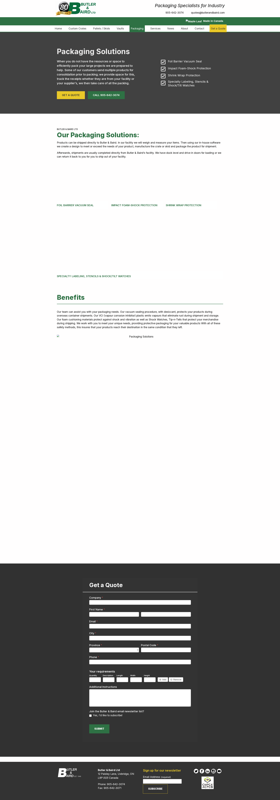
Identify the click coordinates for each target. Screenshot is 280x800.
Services (155, 28)
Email (93, 621)
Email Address (157, 776)
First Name (97, 609)
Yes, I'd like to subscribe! (107, 715)
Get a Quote (218, 28)
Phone (94, 657)
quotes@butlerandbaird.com (208, 12)
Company (96, 597)
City (92, 633)
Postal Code (149, 645)
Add (164, 679)
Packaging (137, 28)
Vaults (120, 28)
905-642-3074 (174, 12)
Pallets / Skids (101, 28)
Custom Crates (77, 28)
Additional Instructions (103, 686)
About (184, 28)
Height (147, 675)
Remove (177, 679)
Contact (199, 28)
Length (120, 675)
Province (95, 645)
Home (58, 28)
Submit (99, 728)
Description (108, 675)
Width (132, 675)
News (170, 28)
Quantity (93, 675)
